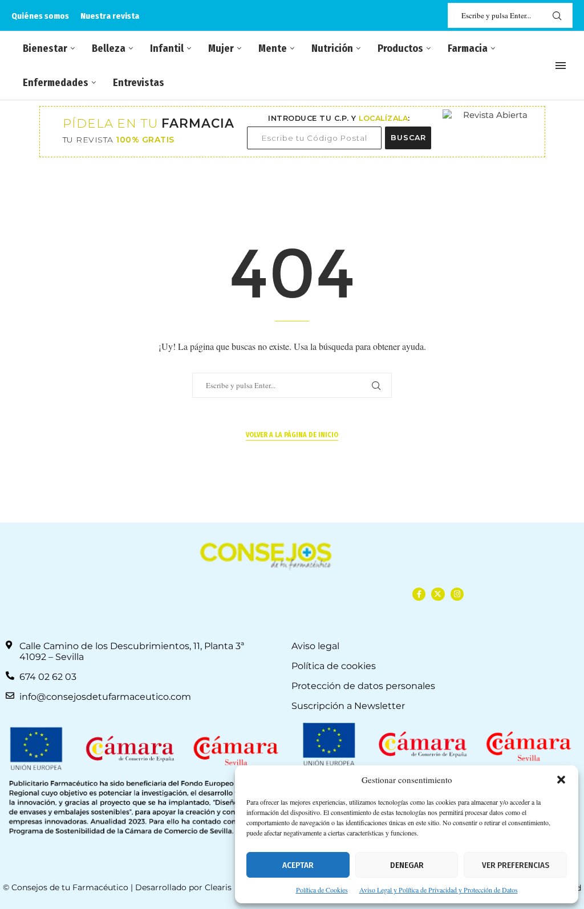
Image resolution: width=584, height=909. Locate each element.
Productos (400, 48)
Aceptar (298, 865)
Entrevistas (138, 82)
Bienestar (45, 48)
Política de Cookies (322, 889)
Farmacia (468, 48)
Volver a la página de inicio (292, 435)
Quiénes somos (40, 16)
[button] (561, 779)
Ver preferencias (515, 865)
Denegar (407, 865)
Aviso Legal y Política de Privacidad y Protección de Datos (438, 889)
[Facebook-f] (418, 594)
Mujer (221, 48)
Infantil (167, 48)
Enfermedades (55, 82)
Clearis (218, 887)
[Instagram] (457, 594)
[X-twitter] (437, 594)
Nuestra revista (109, 16)
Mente (272, 48)
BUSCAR (408, 137)
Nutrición (332, 48)
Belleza (108, 48)
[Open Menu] (560, 65)
